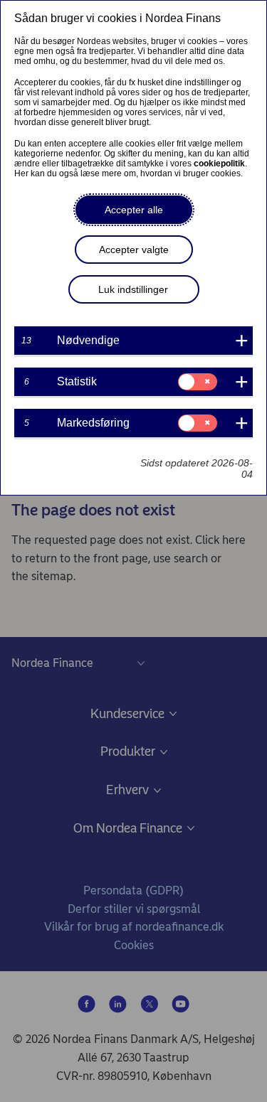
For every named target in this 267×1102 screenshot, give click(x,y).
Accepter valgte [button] (134, 249)
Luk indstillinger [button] (133, 289)
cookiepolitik (219, 163)
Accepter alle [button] (134, 209)
